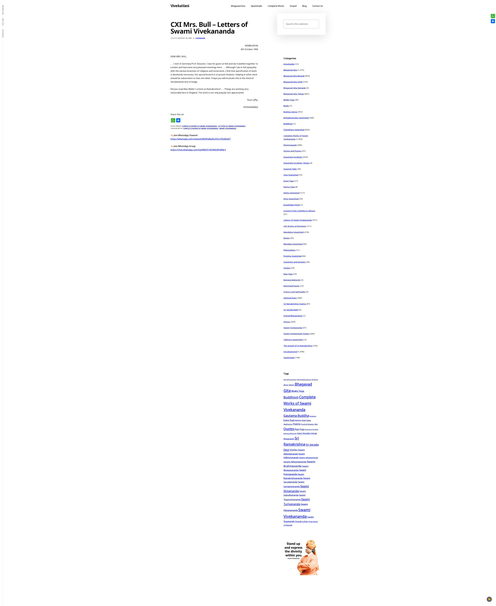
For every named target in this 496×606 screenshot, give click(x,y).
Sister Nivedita (304, 433)
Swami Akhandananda (295, 461)
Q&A (316, 424)
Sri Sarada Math (291, 309)
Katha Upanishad (291, 192)
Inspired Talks (290, 169)
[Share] (492, 21)
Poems (296, 423)
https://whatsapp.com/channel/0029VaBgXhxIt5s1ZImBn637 (201, 138)
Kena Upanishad (291, 198)
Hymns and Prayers (293, 151)
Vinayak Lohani (301, 521)
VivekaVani (180, 5)
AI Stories (315, 380)
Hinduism (312, 416)
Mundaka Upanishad (293, 244)
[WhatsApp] (492, 16)
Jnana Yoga (289, 181)
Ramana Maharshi (292, 280)
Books (286, 105)
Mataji (308, 420)
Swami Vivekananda (227, 128)
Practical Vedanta (307, 424)
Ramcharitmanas (291, 286)
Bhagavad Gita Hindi (293, 81)
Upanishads (289, 357)
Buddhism (288, 123)
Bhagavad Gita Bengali (294, 76)
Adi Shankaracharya (304, 380)
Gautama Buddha (296, 415)
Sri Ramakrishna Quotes (295, 303)
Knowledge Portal (292, 205)
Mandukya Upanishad (294, 232)
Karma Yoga (289, 187)
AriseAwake (289, 64)
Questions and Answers (295, 262)
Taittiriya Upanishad (293, 339)
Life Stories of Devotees (295, 226)
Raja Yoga (288, 274)
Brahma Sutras (290, 111)
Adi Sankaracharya (290, 380)
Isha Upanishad (291, 175)
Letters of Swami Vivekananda (231, 126)
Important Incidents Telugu (296, 163)
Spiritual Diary (290, 298)
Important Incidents (293, 157)
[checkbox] (489, 599)
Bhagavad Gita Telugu (294, 94)
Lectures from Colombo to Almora (299, 210)
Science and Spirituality (294, 291)
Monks (287, 238)
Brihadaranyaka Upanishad (296, 117)
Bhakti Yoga (289, 99)
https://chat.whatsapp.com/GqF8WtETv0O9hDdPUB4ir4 (198, 149)
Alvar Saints (289, 385)
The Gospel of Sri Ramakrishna (298, 345)
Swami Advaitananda (308, 457)
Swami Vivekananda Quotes (296, 333)
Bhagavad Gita (290, 70)
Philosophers (290, 250)
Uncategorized (290, 351)
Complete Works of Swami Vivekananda (199, 126)
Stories (287, 321)
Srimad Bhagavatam (293, 315)
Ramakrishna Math (311, 429)
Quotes (287, 268)
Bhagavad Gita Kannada (295, 88)
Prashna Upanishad (293, 256)
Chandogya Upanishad (294, 129)
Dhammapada (290, 145)
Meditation (288, 424)
